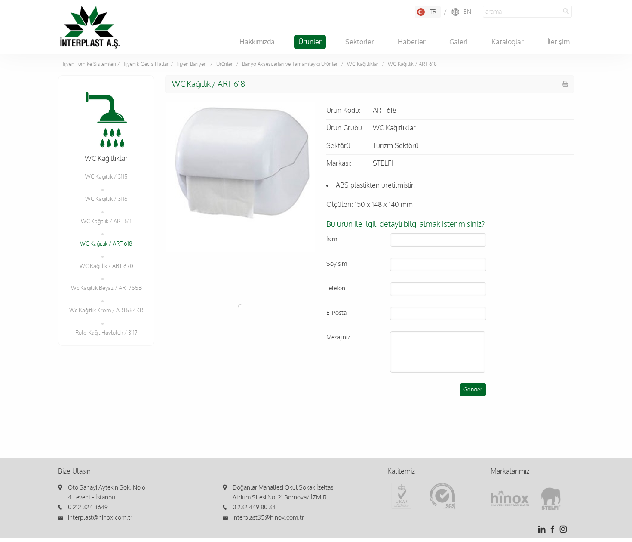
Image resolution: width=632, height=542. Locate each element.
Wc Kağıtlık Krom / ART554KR (106, 310)
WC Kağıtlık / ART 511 (106, 221)
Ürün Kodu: (343, 110)
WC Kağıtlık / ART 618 (106, 244)
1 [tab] (240, 306)
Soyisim (336, 264)
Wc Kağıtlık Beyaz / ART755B (106, 288)
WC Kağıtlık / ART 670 (106, 266)
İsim (331, 239)
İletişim (558, 42)
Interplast (90, 27)
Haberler (412, 42)
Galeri (458, 42)
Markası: (338, 163)
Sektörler (359, 42)
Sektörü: (339, 146)
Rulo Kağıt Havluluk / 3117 (106, 333)
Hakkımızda (257, 42)
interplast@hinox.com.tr (100, 518)
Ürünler (310, 42)
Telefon (335, 288)
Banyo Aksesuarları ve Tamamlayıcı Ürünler (289, 64)
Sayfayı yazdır (565, 84)
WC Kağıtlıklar (362, 64)
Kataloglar (507, 42)
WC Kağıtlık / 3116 (106, 199)
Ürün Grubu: (345, 128)
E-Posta (336, 313)
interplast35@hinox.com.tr (268, 518)
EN (467, 12)
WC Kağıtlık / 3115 (106, 177)
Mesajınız (338, 337)
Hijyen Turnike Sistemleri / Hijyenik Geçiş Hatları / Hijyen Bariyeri (133, 64)
